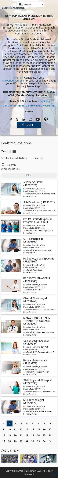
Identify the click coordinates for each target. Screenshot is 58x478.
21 (22, 435)
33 (39, 441)
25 (45, 435)
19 (10, 435)
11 (16, 429)
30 (22, 441)
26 (51, 435)
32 (33, 441)
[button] (30, 4)
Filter (29, 175)
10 (10, 429)
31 (27, 441)
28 (10, 441)
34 (45, 441)
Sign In (18, 77)
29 (16, 441)
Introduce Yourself (13, 80)
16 (45, 429)
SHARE (30, 125)
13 (27, 429)
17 (51, 429)
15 (39, 429)
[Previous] (4, 423)
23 (33, 435)
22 (27, 435)
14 (33, 429)
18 (4, 435)
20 (16, 435)
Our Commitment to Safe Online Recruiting (29, 105)
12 (22, 429)
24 (39, 435)
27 (4, 441)
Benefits (45, 101)
